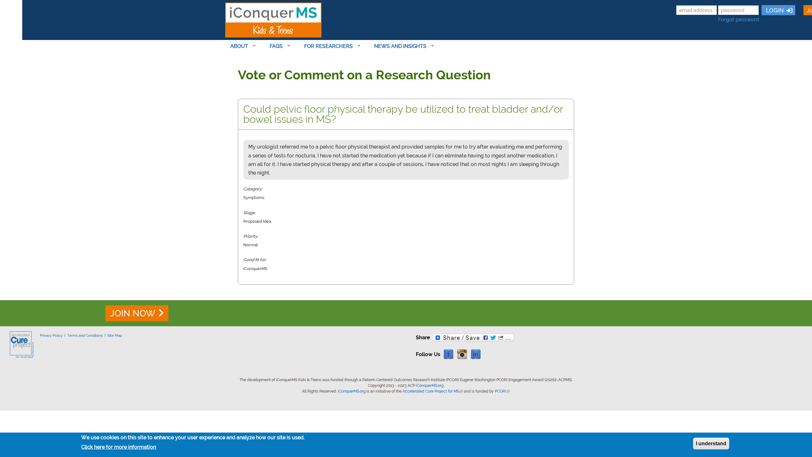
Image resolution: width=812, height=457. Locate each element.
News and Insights (397, 46)
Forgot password (738, 20)
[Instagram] (462, 354)
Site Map (115, 335)
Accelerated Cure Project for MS (433, 391)
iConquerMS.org (429, 385)
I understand (711, 443)
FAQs (274, 46)
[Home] (276, 20)
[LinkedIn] (476, 354)
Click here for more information (118, 447)
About (236, 46)
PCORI (502, 391)
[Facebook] (448, 354)
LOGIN (774, 10)
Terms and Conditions (85, 335)
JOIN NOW (132, 313)
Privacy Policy (51, 335)
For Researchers (326, 46)
